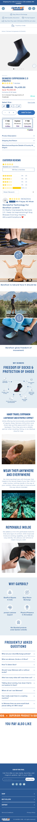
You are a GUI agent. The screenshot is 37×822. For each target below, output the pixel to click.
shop (3, 794)
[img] (14, 199)
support (5, 805)
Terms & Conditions (7, 812)
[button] (7, 83)
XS (4, 106)
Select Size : (18, 102)
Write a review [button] (18, 170)
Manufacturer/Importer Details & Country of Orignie (17, 146)
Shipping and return (9, 140)
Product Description (9, 136)
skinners (4, 75)
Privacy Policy (31, 812)
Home (3, 31)
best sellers (6, 799)
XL (19, 106)
